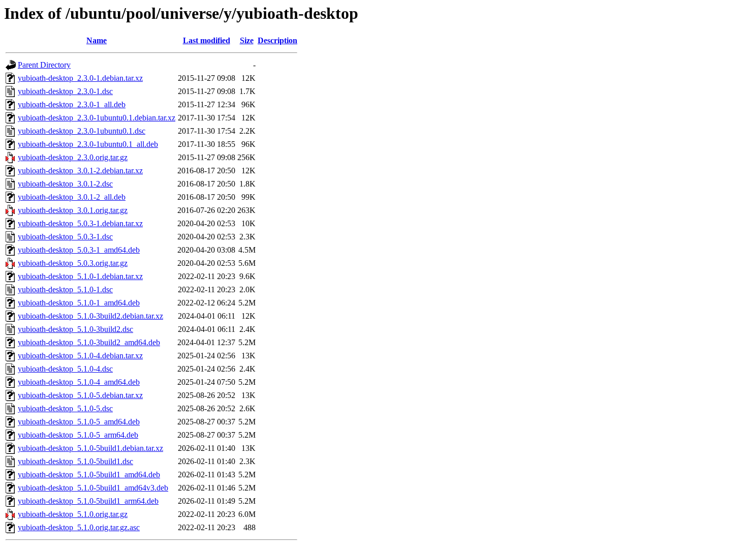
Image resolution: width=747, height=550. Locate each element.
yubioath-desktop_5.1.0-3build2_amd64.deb (89, 342)
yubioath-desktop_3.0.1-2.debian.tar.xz (80, 170)
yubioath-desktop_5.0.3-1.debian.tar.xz (80, 223)
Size (247, 40)
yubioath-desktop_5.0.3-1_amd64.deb (79, 250)
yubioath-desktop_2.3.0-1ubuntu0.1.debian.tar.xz (96, 117)
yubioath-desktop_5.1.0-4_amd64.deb (79, 382)
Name (96, 40)
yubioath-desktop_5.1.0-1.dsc (65, 289)
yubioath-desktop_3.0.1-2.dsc (65, 183)
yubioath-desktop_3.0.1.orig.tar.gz (73, 210)
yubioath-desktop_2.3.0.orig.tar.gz (73, 157)
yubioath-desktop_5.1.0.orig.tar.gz (73, 514)
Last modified (206, 40)
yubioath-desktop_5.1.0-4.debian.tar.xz (80, 355)
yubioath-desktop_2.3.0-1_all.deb (72, 104)
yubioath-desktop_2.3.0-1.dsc (65, 91)
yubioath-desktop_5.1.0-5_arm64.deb (78, 435)
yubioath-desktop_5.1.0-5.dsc (65, 408)
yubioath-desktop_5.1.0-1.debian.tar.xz (80, 276)
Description (277, 40)
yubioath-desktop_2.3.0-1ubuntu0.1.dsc (81, 131)
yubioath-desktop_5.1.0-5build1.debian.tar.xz (90, 448)
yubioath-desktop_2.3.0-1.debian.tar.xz (80, 78)
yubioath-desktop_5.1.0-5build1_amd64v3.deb (93, 487)
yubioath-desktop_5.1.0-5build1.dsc (75, 461)
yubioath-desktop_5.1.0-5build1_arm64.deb (88, 501)
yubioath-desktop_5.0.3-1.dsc (65, 236)
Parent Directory (44, 64)
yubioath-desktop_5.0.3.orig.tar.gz (73, 263)
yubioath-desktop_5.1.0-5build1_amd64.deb (89, 474)
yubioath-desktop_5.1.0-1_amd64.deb (79, 302)
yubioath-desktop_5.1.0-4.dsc (65, 368)
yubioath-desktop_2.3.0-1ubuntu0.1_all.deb (88, 144)
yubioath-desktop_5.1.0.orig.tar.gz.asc (79, 527)
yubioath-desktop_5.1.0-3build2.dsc (75, 329)
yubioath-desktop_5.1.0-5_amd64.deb (79, 421)
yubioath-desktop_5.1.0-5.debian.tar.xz (80, 395)
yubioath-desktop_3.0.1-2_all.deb (72, 197)
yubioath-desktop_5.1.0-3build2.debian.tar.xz (90, 316)
